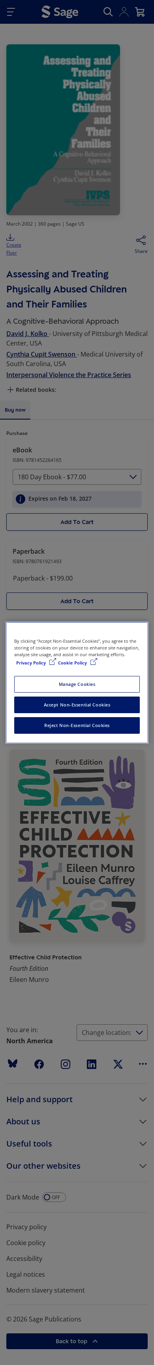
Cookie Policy (73, 663)
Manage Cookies (77, 684)
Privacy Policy (31, 663)
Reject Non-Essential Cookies (77, 725)
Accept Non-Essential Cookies (77, 705)
